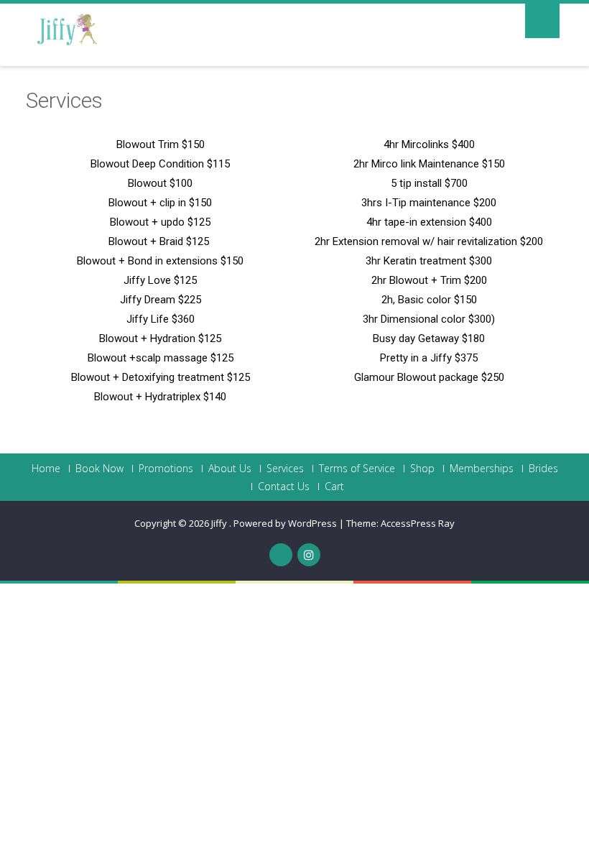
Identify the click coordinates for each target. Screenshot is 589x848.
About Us (229, 468)
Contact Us (284, 486)
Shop (422, 468)
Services (285, 468)
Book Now (99, 468)
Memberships (482, 468)
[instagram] (308, 554)
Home (46, 468)
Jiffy (220, 523)
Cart (334, 486)
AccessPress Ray (418, 523)
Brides (543, 468)
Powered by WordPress (285, 523)
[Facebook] (280, 554)
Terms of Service (357, 468)
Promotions (166, 468)
